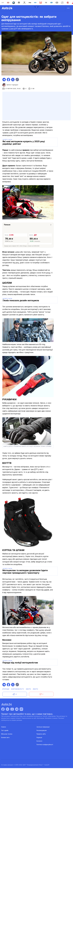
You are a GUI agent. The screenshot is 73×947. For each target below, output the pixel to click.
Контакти (39, 741)
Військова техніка (6, 734)
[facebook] (8, 79)
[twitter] (13, 79)
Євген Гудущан (12, 85)
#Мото (35, 689)
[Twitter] (7, 709)
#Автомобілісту (17, 689)
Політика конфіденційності (44, 744)
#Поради (5, 689)
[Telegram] (16, 709)
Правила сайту (41, 734)
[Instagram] (21, 709)
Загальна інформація (43, 727)
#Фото (28, 689)
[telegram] (4, 79)
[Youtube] (12, 709)
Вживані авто (5, 737)
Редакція (39, 737)
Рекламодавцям (41, 730)
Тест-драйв (4, 730)
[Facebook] (3, 709)
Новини (3, 727)
